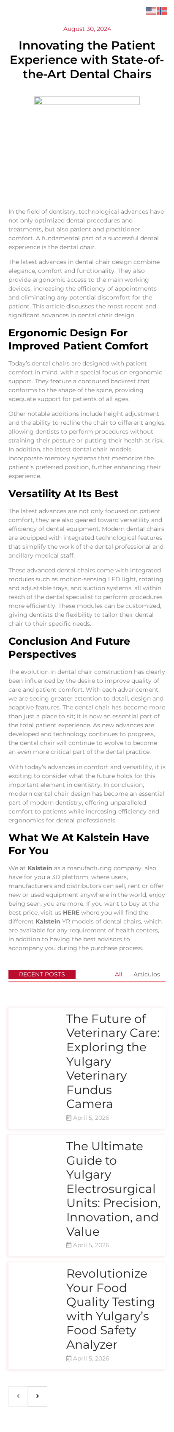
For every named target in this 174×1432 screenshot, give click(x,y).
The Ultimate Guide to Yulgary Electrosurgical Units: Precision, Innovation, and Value (113, 1189)
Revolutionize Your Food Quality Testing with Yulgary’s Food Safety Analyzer (110, 1309)
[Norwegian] (162, 10)
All (118, 974)
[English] (151, 10)
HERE (71, 912)
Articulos (146, 974)
